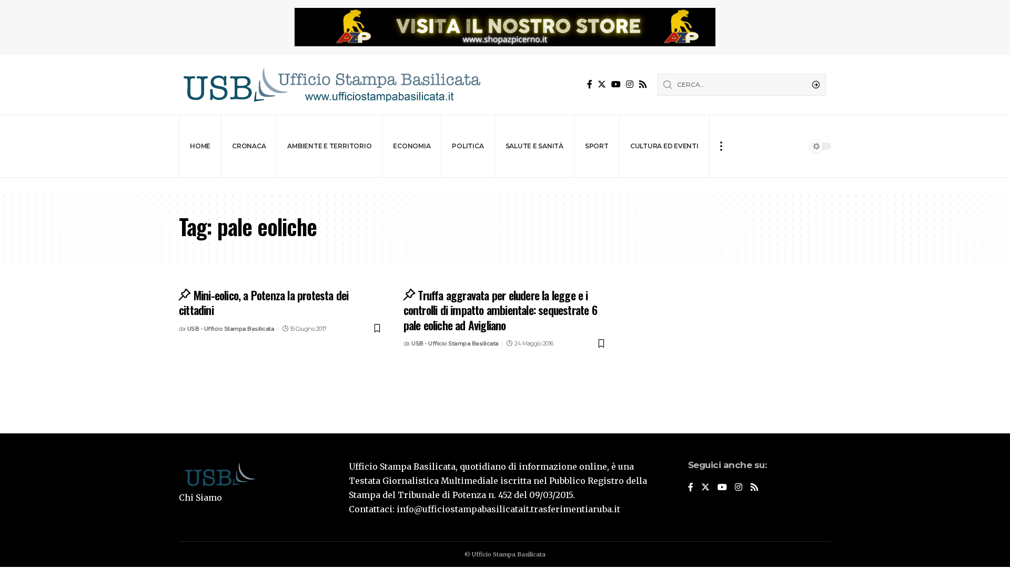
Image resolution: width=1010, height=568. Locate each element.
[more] (721, 146)
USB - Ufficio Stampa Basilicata (231, 328)
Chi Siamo (200, 497)
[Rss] (643, 84)
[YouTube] (616, 84)
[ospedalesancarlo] (505, 185)
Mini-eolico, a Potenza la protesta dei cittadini (263, 303)
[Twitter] (602, 84)
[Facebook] (589, 84)
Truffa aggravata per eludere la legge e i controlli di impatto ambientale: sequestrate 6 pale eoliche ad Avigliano (500, 310)
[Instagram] (629, 84)
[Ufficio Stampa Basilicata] (331, 85)
